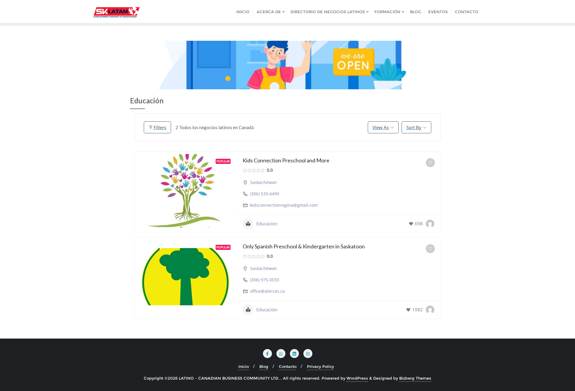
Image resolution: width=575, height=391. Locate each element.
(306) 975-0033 (264, 280)
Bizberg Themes (415, 378)
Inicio (243, 366)
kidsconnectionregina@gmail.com (284, 205)
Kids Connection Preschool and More (286, 160)
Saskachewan (263, 182)
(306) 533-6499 (264, 194)
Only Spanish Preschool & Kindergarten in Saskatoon (304, 246)
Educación (266, 224)
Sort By (413, 127)
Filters (160, 127)
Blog (263, 366)
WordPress (357, 378)
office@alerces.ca (267, 291)
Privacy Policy (320, 366)
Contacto (287, 366)
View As (381, 127)
